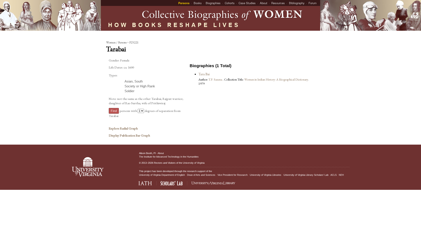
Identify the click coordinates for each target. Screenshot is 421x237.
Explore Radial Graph (123, 128)
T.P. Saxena (216, 79)
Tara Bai (204, 74)
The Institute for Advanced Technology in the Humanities (169, 156)
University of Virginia (194, 163)
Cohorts (230, 3)
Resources (278, 3)
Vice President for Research (233, 175)
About (263, 3)
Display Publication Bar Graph (129, 135)
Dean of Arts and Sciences (201, 175)
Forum (313, 3)
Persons (183, 3)
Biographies (213, 3)
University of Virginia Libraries (265, 175)
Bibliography (297, 3)
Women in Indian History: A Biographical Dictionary (276, 79)
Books (198, 3)
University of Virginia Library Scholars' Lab (306, 175)
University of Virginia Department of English (162, 175)
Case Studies (247, 3)
